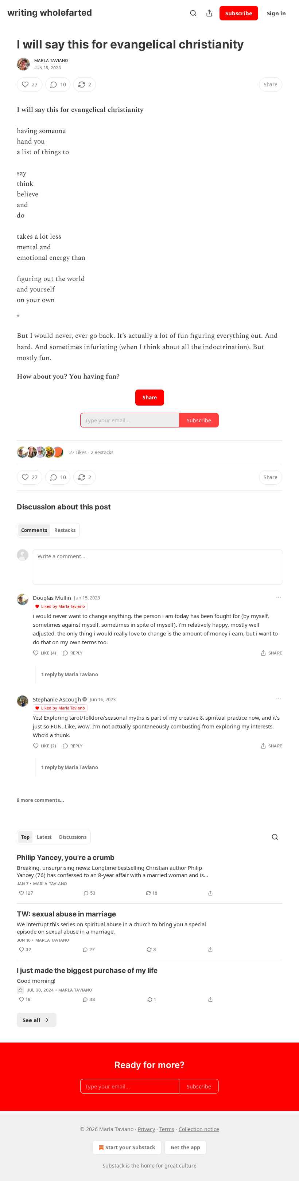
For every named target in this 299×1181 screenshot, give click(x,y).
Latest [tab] (44, 837)
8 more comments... (40, 800)
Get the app (185, 1147)
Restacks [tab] (64, 530)
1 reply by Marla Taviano (69, 674)
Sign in (276, 13)
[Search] (193, 13)
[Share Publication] (209, 13)
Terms (166, 1129)
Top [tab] (25, 837)
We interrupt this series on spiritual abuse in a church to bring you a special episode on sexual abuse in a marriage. (111, 927)
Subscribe (238, 13)
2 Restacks (102, 452)
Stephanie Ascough (57, 699)
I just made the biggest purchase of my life (87, 970)
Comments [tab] (34, 530)
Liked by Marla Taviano (63, 606)
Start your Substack (130, 1147)
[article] (149, 875)
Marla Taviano (51, 60)
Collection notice (199, 1129)
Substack (113, 1165)
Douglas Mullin (52, 597)
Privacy (146, 1129)
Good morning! (36, 980)
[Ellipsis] (278, 597)
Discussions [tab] (72, 837)
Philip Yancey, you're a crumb (65, 857)
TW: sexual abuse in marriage (66, 914)
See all (31, 1020)
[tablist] (48, 530)
